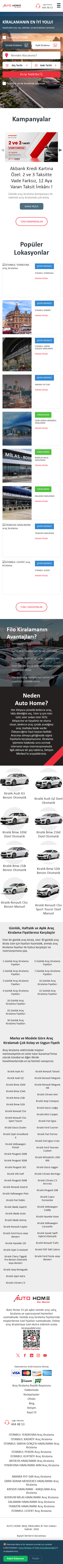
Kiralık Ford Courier (47, 1127)
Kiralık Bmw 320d (15, 1084)
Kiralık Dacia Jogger (47, 1167)
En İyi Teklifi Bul (30, 74)
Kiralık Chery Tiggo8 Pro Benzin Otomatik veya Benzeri (15, 1259)
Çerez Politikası (25, 1547)
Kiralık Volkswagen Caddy (47, 1208)
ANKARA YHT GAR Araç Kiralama (31, 1476)
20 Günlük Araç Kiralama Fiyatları (15, 1002)
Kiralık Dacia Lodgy (47, 1107)
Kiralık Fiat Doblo (15, 1200)
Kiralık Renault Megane (47, 1078)
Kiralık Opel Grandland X (15, 1135)
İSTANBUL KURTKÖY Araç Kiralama (31, 1456)
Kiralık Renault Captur (16, 1226)
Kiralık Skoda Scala (16, 1213)
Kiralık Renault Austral (15, 1187)
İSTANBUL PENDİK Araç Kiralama (31, 1452)
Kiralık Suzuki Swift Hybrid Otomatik (47, 1234)
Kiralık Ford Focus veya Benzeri (15, 1235)
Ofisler (32, 1399)
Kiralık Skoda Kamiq (15, 1220)
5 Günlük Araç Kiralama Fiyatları (47, 963)
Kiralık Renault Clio (15, 1111)
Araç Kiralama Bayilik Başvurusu (31, 1385)
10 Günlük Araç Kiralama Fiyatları (47, 982)
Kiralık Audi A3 (16, 1071)
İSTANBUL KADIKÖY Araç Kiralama (31, 1439)
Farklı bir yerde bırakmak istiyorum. (26, 83)
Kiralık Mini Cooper (47, 1114)
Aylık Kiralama (42, 45)
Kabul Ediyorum (15, 1558)
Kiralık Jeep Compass (47, 1101)
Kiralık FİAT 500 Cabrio (47, 1249)
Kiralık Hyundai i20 (15, 1243)
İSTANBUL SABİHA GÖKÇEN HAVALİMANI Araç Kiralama (31, 1445)
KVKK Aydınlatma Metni (45, 1547)
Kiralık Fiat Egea (47, 1120)
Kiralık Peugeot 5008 (15, 1180)
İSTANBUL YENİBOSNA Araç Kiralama (31, 1434)
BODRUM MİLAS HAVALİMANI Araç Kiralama (31, 1497)
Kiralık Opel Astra (15, 1276)
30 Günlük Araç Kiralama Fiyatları (15, 1022)
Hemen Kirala (41, 278)
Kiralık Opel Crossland (16, 1249)
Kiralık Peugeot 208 (47, 1190)
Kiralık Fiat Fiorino (47, 1134)
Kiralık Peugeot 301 (15, 1167)
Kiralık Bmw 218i (15, 1097)
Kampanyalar (31, 1394)
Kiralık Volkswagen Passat (15, 1145)
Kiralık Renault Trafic (47, 1242)
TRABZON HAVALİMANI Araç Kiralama (32, 1506)
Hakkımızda (31, 1390)
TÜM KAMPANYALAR (31, 221)
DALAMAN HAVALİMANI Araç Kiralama (31, 1502)
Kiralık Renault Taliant (47, 1071)
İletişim (31, 1408)
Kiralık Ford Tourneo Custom (47, 1149)
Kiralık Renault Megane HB (47, 1086)
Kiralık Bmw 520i (15, 1104)
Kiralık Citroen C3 (15, 1282)
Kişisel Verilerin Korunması (31, 1535)
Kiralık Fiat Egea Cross (47, 1140)
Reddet (35, 1558)
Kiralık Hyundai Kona (47, 1216)
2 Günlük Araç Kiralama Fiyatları (16, 972)
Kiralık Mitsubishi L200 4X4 (47, 1159)
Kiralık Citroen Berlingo (47, 1173)
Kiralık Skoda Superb (16, 1206)
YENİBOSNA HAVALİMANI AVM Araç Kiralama (31, 1465)
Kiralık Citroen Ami (47, 1094)
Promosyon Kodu (17, 37)
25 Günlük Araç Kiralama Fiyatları (15, 1012)
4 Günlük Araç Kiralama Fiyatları (16, 992)
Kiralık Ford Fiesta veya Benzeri (47, 1258)
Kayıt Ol (31, 1412)
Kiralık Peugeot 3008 (15, 1160)
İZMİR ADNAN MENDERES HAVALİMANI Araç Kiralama (31, 1483)
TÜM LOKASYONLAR (31, 607)
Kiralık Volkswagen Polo (15, 1193)
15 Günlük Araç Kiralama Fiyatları (47, 992)
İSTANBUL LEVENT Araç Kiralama (31, 1511)
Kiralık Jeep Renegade (16, 1269)
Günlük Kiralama (13, 45)
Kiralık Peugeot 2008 (15, 1153)
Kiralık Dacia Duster (15, 1127)
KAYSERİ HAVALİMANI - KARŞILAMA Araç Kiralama (31, 1491)
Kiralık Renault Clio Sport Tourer (15, 1119)
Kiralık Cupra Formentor (47, 1198)
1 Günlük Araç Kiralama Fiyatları (16, 963)
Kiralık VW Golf (15, 1173)
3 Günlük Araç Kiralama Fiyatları (16, 982)
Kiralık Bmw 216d (15, 1091)
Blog (31, 1403)
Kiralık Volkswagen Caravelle (47, 1224)
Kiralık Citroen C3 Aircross (47, 1182)
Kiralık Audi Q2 (15, 1078)
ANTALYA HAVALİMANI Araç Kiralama (31, 1461)
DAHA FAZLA (31, 206)
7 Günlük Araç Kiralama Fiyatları (47, 972)
